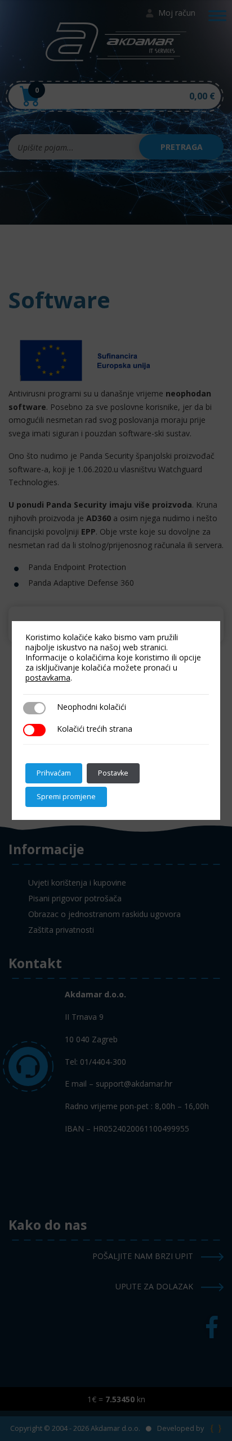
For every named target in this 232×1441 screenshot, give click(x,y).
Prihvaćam (54, 773)
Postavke (113, 773)
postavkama (47, 678)
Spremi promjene (66, 796)
